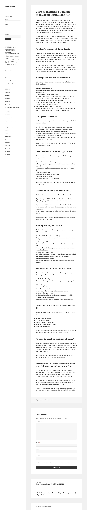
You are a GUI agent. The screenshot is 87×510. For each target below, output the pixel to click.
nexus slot (7, 145)
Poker (6, 24)
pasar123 (7, 95)
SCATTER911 (8, 115)
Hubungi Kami (8, 16)
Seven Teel (10, 6)
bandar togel (8, 136)
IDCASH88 (7, 130)
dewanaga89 (8, 71)
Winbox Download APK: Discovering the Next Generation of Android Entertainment (11, 50)
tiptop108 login (8, 127)
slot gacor (7, 104)
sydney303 (7, 101)
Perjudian (7, 27)
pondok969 (8, 89)
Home (6, 14)
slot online (7, 151)
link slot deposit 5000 (10, 80)
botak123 (7, 112)
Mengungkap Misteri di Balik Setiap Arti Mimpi (12, 60)
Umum (6, 19)
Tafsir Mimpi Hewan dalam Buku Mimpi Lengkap (11, 63)
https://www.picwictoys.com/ (12, 121)
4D (44, 53)
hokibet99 (7, 92)
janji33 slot (8, 86)
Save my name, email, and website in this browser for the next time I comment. (56, 463)
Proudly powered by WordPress (43, 506)
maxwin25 (7, 74)
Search (7, 34)
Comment (39, 422)
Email (38, 449)
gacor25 (7, 77)
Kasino (6, 22)
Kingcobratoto (8, 118)
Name (38, 442)
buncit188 (7, 124)
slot (6, 139)
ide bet (6, 133)
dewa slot (7, 142)
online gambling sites (10, 83)
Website (38, 456)
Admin (47, 400)
